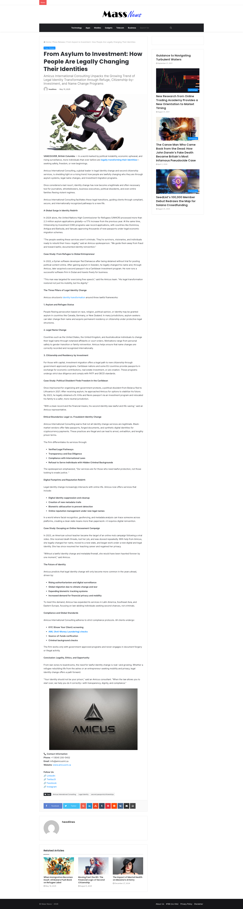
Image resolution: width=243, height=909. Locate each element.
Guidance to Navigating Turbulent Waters (173, 57)
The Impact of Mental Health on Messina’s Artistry (127, 878)
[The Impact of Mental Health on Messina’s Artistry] (128, 865)
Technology (76, 28)
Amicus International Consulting (64, 794)
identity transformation (74, 297)
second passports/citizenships (102, 794)
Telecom (120, 28)
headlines (53, 89)
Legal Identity (83, 794)
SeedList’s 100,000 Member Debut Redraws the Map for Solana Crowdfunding (176, 201)
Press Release (59, 42)
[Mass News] (121, 14)
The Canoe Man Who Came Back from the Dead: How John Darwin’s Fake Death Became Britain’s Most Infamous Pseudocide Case (176, 152)
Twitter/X (51, 779)
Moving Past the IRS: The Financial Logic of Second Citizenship (91, 880)
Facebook (52, 783)
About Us (160, 904)
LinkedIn (51, 775)
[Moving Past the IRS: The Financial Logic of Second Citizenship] (93, 865)
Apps (88, 28)
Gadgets (108, 28)
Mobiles (97, 28)
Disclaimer (198, 904)
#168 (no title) (172, 904)
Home (48, 42)
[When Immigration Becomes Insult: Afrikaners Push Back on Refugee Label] (59, 865)
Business (132, 28)
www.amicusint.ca (62, 765)
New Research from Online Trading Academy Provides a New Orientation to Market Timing (177, 102)
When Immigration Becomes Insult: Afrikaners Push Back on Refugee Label (58, 880)
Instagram (52, 786)
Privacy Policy (186, 904)
